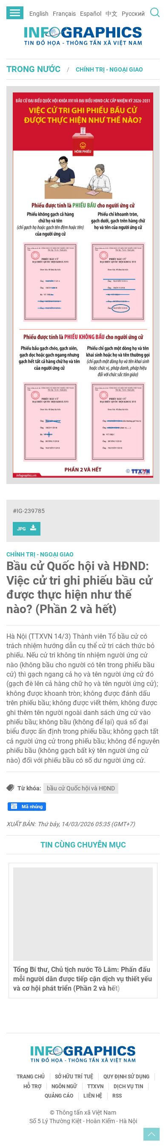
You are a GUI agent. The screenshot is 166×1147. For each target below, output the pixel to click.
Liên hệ (92, 1096)
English (39, 13)
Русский (133, 13)
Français (64, 13)
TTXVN (95, 1086)
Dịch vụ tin (128, 1086)
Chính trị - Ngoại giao (109, 69)
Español (90, 13)
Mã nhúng (31, 807)
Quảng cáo (59, 1096)
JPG (21, 529)
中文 (111, 13)
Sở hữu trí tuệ (74, 1077)
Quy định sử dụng (126, 1077)
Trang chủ (31, 1077)
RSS (117, 1096)
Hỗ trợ (32, 1086)
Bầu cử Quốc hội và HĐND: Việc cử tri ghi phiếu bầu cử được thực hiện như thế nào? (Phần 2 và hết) (79, 587)
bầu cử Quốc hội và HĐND (81, 788)
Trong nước (33, 69)
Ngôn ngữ (64, 1086)
